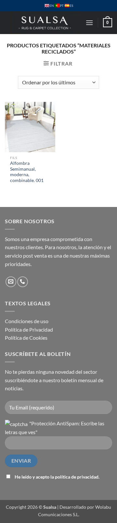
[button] (89, 22)
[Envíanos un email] (11, 281)
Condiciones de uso (26, 321)
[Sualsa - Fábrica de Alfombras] (45, 22)
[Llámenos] (22, 281)
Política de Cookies (26, 337)
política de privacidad (76, 477)
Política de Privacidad (29, 329)
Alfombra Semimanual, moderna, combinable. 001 (27, 172)
